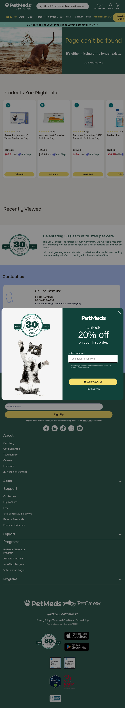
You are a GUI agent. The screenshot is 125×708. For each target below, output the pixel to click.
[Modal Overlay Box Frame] (62, 354)
